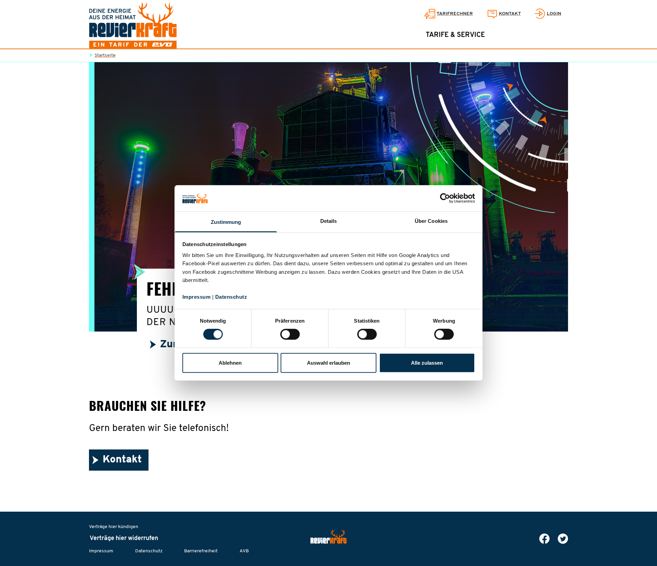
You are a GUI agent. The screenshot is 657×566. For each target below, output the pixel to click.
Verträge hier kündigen (113, 526)
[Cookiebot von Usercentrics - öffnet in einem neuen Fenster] (445, 198)
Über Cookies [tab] (431, 221)
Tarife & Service (455, 35)
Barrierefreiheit (201, 551)
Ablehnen (230, 363)
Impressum (196, 297)
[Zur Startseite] (133, 25)
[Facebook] (544, 539)
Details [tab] (328, 221)
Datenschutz (231, 297)
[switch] (290, 334)
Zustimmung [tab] (226, 222)
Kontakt (510, 13)
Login (554, 13)
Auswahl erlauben (328, 363)
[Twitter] (563, 539)
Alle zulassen (427, 363)
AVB (244, 551)
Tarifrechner (455, 13)
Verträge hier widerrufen (124, 539)
